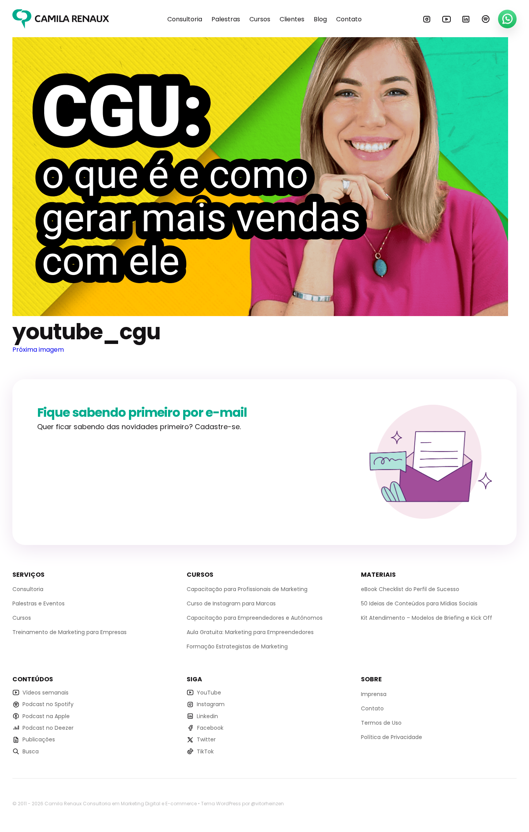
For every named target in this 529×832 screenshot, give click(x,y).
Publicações (38, 739)
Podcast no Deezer (48, 728)
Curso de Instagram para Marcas (231, 603)
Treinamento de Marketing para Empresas (69, 632)
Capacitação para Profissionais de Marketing (247, 589)
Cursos (259, 19)
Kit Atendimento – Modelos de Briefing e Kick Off (426, 618)
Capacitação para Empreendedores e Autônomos (255, 618)
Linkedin (466, 19)
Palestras (225, 19)
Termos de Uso (381, 723)
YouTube (446, 19)
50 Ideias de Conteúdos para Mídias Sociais (419, 603)
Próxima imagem (38, 349)
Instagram (427, 19)
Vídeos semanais (45, 692)
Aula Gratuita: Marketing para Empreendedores (250, 632)
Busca (30, 751)
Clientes (292, 19)
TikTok (205, 751)
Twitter (206, 739)
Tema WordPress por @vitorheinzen (242, 803)
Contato (349, 19)
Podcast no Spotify (48, 704)
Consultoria (184, 19)
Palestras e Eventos (38, 603)
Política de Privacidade (391, 737)
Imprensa (373, 694)
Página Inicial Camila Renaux (60, 19)
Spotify (486, 19)
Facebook (210, 728)
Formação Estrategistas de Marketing (237, 646)
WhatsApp (507, 19)
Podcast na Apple (46, 716)
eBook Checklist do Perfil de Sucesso (410, 589)
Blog (320, 19)
